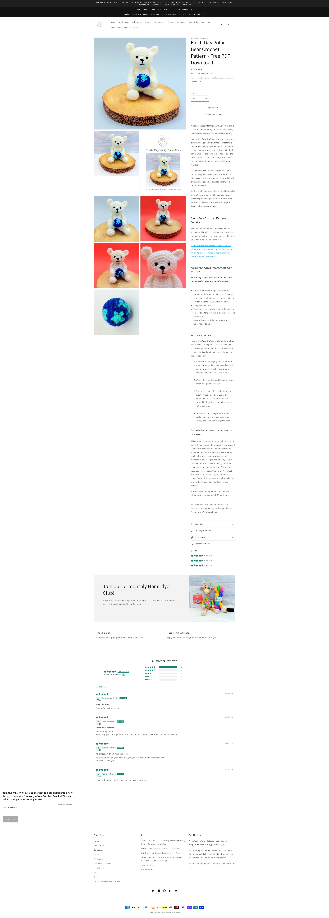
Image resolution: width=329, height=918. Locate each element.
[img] (102, 694)
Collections (98, 850)
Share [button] (196, 550)
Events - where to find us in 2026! (107, 881)
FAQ (95, 872)
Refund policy (147, 870)
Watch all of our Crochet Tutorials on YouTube (160, 853)
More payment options (213, 114)
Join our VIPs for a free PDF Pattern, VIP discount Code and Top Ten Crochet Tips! (161, 859)
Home (96, 841)
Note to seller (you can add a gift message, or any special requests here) (212, 79)
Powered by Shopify (174, 912)
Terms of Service (148, 865)
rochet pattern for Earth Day (211, 125)
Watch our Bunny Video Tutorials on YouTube (160, 848)
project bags (205, 391)
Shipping (194, 73)
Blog (96, 877)
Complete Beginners (102, 863)
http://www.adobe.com (208, 512)
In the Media (99, 868)
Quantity (194, 93)
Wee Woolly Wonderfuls (160, 912)
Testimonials (99, 859)
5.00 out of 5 (123, 671)
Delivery (97, 854)
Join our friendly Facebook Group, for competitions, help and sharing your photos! (163, 842)
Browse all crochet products (204, 206)
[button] (222, 25)
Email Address (10, 807)
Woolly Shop (99, 845)
